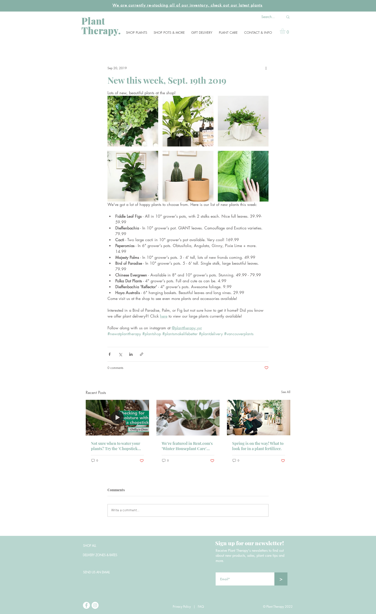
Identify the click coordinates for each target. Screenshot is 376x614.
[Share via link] (141, 354)
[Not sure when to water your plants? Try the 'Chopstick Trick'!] (117, 417)
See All (285, 392)
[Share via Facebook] (109, 354)
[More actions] (266, 68)
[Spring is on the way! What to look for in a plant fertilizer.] (258, 417)
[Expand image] (132, 121)
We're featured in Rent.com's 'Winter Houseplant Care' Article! (187, 446)
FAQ (202, 606)
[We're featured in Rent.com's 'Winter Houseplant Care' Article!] (188, 418)
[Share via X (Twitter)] (120, 354)
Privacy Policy (182, 606)
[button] (136, 32)
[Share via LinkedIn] (131, 354)
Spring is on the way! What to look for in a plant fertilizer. (258, 446)
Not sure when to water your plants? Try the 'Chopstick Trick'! (115, 446)
